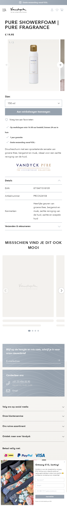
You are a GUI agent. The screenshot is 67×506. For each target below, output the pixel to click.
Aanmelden (50, 497)
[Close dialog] (64, 462)
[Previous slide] (7, 65)
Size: (7, 96)
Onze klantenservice (12, 416)
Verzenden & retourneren (18, 226)
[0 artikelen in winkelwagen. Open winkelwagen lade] (62, 10)
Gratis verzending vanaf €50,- (35, 2)
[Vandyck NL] (18, 10)
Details (8, 180)
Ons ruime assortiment (13, 426)
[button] (4, 10)
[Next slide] (60, 65)
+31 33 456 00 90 (21, 381)
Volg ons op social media (15, 406)
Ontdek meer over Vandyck (16, 436)
